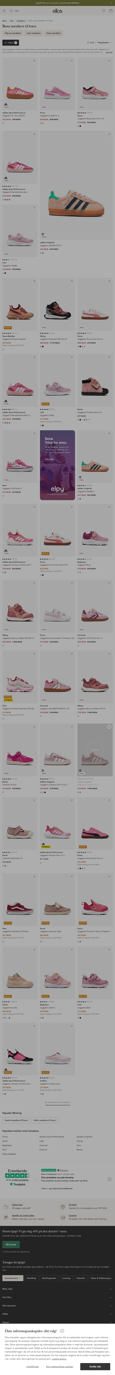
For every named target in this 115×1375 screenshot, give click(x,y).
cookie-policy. (59, 1359)
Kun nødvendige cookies (59, 1366)
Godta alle (95, 1366)
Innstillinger (32, 1366)
